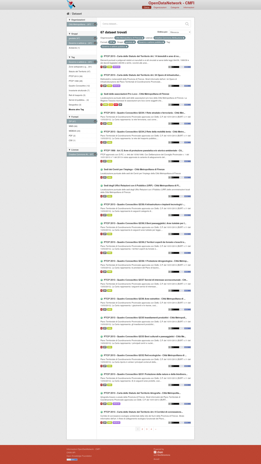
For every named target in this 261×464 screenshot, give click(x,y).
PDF (115, 104)
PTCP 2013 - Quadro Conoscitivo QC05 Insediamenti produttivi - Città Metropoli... (145, 317)
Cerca (146, 7)
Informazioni (189, 7)
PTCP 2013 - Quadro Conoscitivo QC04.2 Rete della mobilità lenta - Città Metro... (144, 131)
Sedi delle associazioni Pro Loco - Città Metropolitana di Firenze (136, 93)
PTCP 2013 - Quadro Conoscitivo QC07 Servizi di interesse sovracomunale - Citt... (146, 279)
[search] (187, 24)
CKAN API (71, 452)
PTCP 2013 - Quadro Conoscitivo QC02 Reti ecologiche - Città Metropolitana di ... (145, 355)
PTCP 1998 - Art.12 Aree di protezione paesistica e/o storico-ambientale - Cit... (143, 150)
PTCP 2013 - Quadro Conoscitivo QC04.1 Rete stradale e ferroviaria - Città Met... (144, 112)
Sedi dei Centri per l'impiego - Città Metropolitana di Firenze (134, 169)
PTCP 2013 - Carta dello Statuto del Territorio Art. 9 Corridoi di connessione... (143, 411)
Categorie (175, 7)
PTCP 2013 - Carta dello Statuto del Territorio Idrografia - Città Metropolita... (142, 393)
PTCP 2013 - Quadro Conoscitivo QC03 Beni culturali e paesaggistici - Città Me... (145, 336)
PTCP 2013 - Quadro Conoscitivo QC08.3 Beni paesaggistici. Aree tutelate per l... (145, 223)
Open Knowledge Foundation (79, 456)
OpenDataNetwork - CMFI (171, 3)
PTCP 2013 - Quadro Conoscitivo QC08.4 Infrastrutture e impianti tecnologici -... (144, 204)
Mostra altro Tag (76, 109)
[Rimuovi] (142, 38)
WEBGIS (116, 67)
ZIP (105, 67)
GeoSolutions (163, 455)
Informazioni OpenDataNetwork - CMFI (83, 449)
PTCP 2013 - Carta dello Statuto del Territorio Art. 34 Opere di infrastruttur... (142, 75)
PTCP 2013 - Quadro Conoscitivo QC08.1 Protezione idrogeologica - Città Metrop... (146, 260)
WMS (110, 67)
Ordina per (162, 31)
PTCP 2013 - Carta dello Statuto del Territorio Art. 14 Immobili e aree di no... (142, 56)
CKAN (158, 452)
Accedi (156, 459)
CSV (111, 104)
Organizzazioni (160, 7)
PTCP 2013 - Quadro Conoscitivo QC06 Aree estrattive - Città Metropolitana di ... (144, 298)
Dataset (77, 13)
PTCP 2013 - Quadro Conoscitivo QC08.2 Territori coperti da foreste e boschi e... (145, 242)
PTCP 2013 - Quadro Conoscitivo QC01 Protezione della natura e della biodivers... (145, 374)
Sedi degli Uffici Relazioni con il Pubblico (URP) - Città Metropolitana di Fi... (142, 185)
